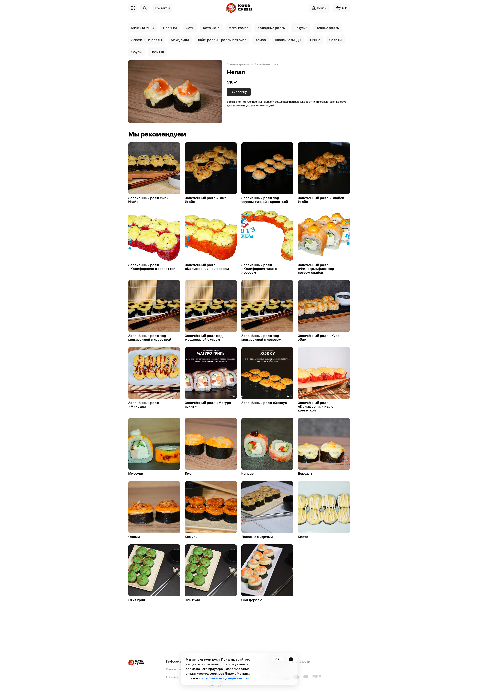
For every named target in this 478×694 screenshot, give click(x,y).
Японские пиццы (288, 40)
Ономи (134, 537)
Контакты (173, 669)
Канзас (247, 473)
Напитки (157, 52)
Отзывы (172, 677)
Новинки (170, 28)
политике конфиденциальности (224, 678)
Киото (303, 537)
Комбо (260, 40)
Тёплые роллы (327, 28)
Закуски (301, 28)
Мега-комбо (238, 28)
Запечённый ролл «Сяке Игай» (206, 200)
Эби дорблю (251, 600)
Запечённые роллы (146, 40)
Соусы (136, 52)
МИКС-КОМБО (142, 28)
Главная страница (238, 64)
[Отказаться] (291, 659)
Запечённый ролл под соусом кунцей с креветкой (264, 200)
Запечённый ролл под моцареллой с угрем (204, 337)
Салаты (335, 40)
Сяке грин (136, 600)
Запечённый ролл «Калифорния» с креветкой (151, 267)
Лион (189, 473)
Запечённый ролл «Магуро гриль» (208, 404)
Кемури (191, 537)
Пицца (315, 40)
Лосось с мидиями (257, 537)
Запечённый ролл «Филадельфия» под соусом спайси (316, 268)
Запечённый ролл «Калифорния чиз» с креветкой (315, 406)
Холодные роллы (271, 28)
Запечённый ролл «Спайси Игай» (321, 200)
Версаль (305, 473)
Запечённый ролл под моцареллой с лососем (261, 337)
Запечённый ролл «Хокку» (264, 403)
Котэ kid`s (211, 28)
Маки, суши (180, 40)
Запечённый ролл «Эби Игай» (148, 200)
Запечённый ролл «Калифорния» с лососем (207, 267)
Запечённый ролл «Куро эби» (319, 337)
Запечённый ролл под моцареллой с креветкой (149, 337)
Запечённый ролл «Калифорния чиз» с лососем (259, 268)
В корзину (239, 92)
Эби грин (192, 600)
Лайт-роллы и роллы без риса (222, 40)
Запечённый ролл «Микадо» (143, 404)
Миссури (135, 473)
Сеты (190, 28)
